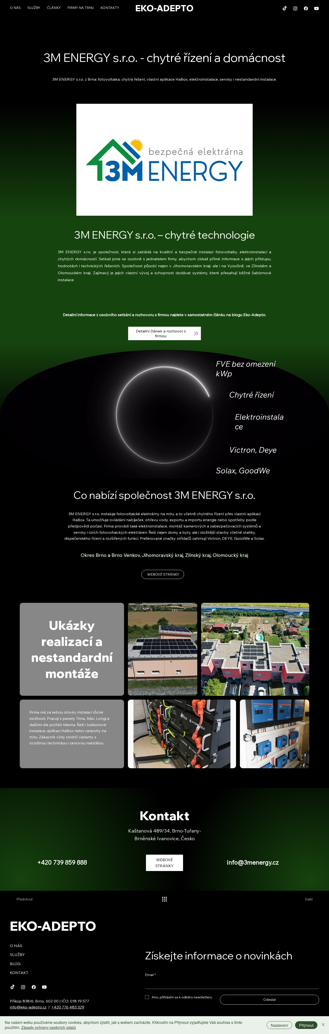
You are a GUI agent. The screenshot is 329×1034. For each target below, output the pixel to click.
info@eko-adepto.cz (28, 1007)
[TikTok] (284, 8)
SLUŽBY (17, 954)
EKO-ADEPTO (164, 8)
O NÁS (16, 945)
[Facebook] (306, 8)
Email (150, 975)
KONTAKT (19, 972)
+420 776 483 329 (67, 1007)
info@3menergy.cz (253, 862)
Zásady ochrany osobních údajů (48, 1027)
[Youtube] (316, 8)
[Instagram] (295, 8)
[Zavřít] (323, 1025)
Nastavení (279, 1025)
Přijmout (306, 1025)
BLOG (15, 963)
